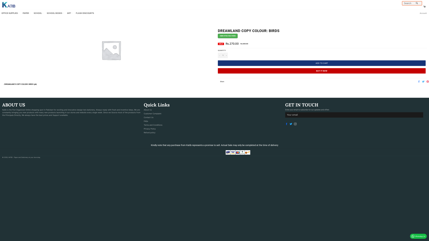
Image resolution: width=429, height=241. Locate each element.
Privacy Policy (150, 129)
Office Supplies (9, 13)
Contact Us (148, 117)
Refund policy (149, 132)
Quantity (222, 50)
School (38, 13)
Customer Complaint (152, 113)
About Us (148, 110)
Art (69, 13)
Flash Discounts (85, 13)
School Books (55, 13)
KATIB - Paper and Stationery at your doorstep (24, 157)
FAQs (146, 121)
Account (423, 13)
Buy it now (321, 71)
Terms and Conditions (153, 125)
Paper (26, 13)
